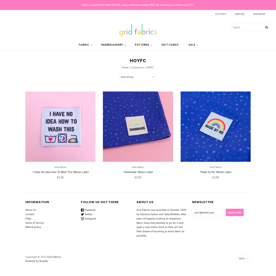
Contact (29, 214)
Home (125, 67)
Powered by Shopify (36, 261)
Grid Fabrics (60, 167)
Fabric (84, 45)
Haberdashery (112, 45)
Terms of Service (34, 223)
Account (220, 14)
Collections (137, 67)
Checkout (259, 14)
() (239, 14)
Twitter (88, 214)
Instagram (90, 218)
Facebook (90, 210)
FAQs (28, 218)
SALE (192, 45)
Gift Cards (170, 45)
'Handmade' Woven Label (138, 172)
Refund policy (33, 227)
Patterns (142, 45)
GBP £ (242, 258)
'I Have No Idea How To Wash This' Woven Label (60, 172)
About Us (30, 210)
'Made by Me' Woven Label (215, 172)
